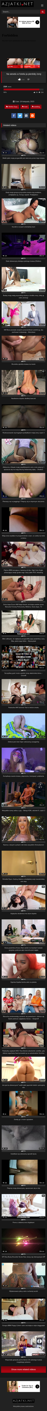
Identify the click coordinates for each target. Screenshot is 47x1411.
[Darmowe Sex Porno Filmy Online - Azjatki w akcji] (19, 4)
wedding (37, 106)
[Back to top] (40, 1404)
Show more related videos (23, 1369)
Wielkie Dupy (12, 106)
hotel (25, 106)
